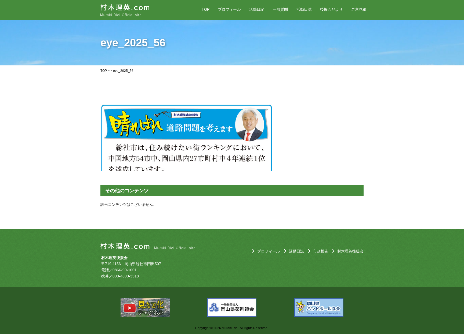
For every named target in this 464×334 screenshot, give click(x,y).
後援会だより (331, 9)
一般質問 (280, 9)
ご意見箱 (358, 9)
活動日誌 (303, 9)
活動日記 (256, 9)
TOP (205, 9)
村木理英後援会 (350, 251)
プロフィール (229, 9)
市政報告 (320, 251)
